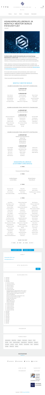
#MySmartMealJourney (11, 300)
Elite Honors (24, 340)
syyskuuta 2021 (10, 286)
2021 (7, 281)
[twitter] (6, 7)
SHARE (14, 242)
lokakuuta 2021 (9, 285)
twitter (28, 361)
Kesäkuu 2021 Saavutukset (11, 298)
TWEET (20, 242)
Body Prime (14, 340)
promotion (7, 344)
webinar (16, 346)
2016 (7, 316)
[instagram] (4, 7)
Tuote (31, 344)
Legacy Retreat (24, 342)
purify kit (12, 344)
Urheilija (6, 346)
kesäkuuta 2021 (10, 303)
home (11, 342)
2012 (7, 321)
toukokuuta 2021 (10, 304)
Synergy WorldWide (25, 392)
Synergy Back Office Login (10, 257)
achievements (7, 340)
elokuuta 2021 (9, 288)
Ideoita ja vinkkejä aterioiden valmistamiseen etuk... (16, 295)
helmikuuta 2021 (10, 308)
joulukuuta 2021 (10, 282)
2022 (7, 280)
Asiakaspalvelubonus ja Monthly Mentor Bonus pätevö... (17, 290)
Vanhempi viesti (28, 250)
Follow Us (22, 355)
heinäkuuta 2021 (10, 289)
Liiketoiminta (30, 342)
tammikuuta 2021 (10, 309)
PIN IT (32, 242)
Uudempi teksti (17, 250)
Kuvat (15, 14)
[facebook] (2, 7)
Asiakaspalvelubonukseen (11, 68)
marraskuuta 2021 (10, 284)
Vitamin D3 (12, 346)
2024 (7, 277)
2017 (7, 315)
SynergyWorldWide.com (9, 259)
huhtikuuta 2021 (10, 306)
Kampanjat (26, 14)
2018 (7, 313)
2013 (7, 320)
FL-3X (34, 340)
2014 (7, 319)
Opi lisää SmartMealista (11, 294)
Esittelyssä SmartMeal (10, 302)
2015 (7, 317)
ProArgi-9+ (36, 342)
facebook (11, 361)
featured (30, 340)
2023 (7, 278)
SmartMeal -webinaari (10, 299)
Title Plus (20, 344)
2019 (7, 312)
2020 (7, 311)
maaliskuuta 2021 (10, 307)
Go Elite (6, 342)
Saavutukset (33, 14)
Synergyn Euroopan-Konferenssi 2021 (13, 297)
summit (16, 344)
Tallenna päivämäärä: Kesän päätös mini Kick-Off (15, 293)
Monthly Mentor (36, 67)
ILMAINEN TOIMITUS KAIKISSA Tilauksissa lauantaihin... (16, 291)
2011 (7, 323)
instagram (19, 361)
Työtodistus (36, 344)
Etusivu (10, 14)
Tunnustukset (26, 344)
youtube (35, 361)
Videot (20, 14)
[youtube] (8, 7)
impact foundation (16, 342)
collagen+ (19, 340)
